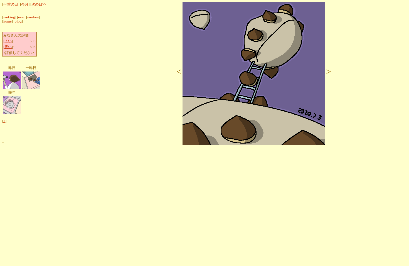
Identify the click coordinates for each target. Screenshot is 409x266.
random (33, 17)
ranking (9, 17)
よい (8, 41)
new (21, 17)
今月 (24, 4)
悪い (8, 47)
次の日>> (38, 4)
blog (18, 21)
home (7, 21)
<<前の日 (10, 4)
